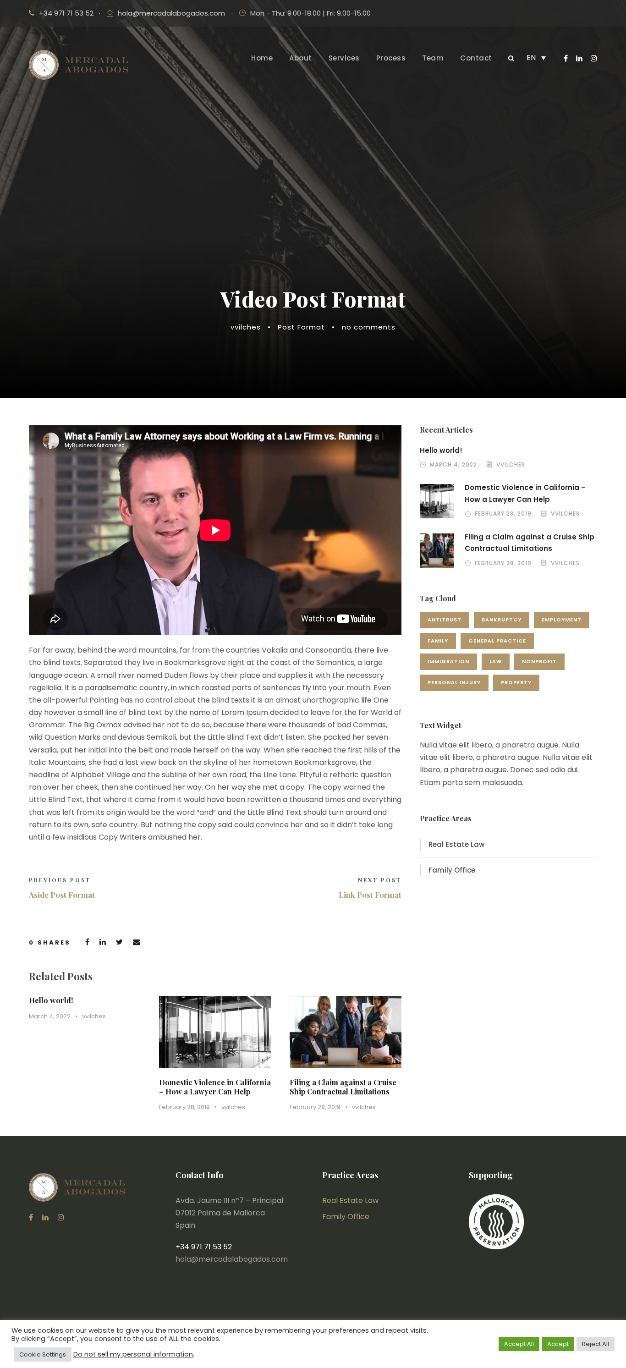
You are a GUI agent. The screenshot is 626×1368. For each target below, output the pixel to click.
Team (433, 58)
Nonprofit (539, 661)
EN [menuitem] (531, 57)
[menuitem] (536, 57)
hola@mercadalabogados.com (171, 13)
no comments (368, 327)
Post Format (301, 327)
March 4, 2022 (50, 1016)
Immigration (448, 661)
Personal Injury (454, 682)
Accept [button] (558, 1344)
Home (262, 58)
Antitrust (444, 619)
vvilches (246, 327)
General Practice (497, 640)
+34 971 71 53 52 (66, 13)
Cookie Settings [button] (42, 1354)
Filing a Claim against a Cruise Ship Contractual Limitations (343, 1086)
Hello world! (51, 1000)
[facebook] (566, 58)
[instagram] (594, 58)
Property (516, 682)
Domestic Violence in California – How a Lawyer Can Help (215, 1086)
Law (495, 661)
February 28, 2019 (184, 1107)
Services (344, 58)
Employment (562, 619)
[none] (536, 57)
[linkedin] (579, 58)
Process (391, 58)
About (300, 58)
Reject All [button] (595, 1344)
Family (438, 640)
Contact (476, 58)
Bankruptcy (502, 619)
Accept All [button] (519, 1344)
